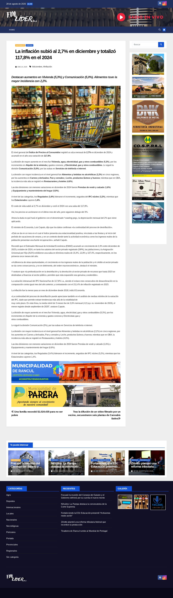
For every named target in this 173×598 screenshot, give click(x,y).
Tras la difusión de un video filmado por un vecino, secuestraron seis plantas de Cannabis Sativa (94, 415)
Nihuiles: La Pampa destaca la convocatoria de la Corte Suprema (66, 466)
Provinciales (65, 460)
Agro (8, 495)
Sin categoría (12, 557)
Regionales (11, 551)
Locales (10, 514)
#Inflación (47, 67)
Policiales (10, 532)
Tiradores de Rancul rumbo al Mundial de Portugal (84, 531)
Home (12, 30)
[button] (160, 30)
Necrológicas (12, 526)
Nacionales (20, 45)
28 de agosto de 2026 (23, 471)
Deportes (10, 501)
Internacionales (13, 507)
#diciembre (37, 67)
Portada (29, 45)
